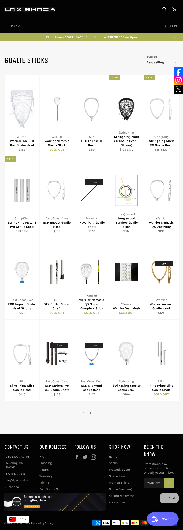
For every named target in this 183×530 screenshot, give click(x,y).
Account (172, 26)
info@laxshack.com (18, 480)
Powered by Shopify (42, 523)
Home (113, 456)
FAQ (41, 456)
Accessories (117, 502)
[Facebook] (178, 71)
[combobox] (18, 519)
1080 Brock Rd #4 (16, 456)
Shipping (45, 463)
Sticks (113, 463)
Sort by (152, 56)
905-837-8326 (14, 474)
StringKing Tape (35, 500)
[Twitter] (178, 89)
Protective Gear (119, 470)
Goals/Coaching (120, 489)
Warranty (45, 476)
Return (44, 470)
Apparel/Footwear (121, 496)
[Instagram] (178, 80)
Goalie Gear (117, 476)
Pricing (44, 483)
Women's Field (119, 483)
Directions (11, 487)
